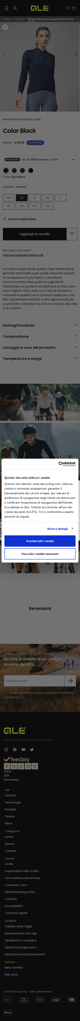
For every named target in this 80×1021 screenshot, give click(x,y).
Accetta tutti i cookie (40, 541)
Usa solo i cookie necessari (40, 553)
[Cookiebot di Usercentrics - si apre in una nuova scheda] (59, 463)
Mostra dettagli (57, 528)
